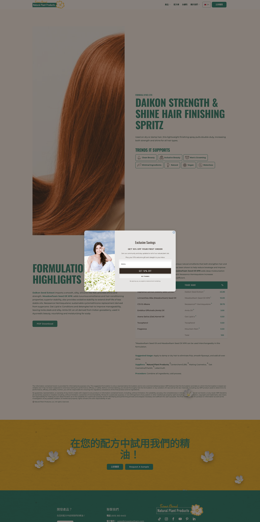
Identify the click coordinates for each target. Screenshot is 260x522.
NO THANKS (145, 276)
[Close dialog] (174, 232)
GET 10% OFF (145, 270)
